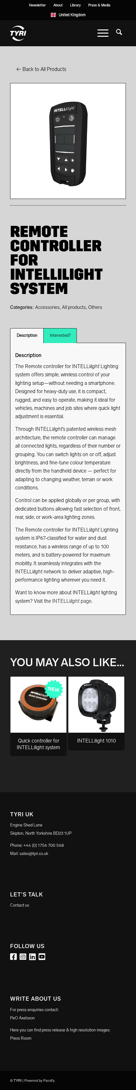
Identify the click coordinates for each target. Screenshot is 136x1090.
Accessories (47, 307)
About (58, 5)
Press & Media (99, 5)
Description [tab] (27, 335)
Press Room (20, 1038)
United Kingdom (72, 15)
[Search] (119, 33)
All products (74, 307)
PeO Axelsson (22, 1018)
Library (75, 5)
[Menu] (103, 33)
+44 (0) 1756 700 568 (43, 845)
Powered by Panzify (39, 1081)
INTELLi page (71, 601)
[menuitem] (37, 5)
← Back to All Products (41, 69)
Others (95, 307)
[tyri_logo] (56, 33)
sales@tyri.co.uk (34, 853)
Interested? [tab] (60, 335)
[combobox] (68, 15)
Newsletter (37, 5)
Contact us (19, 905)
